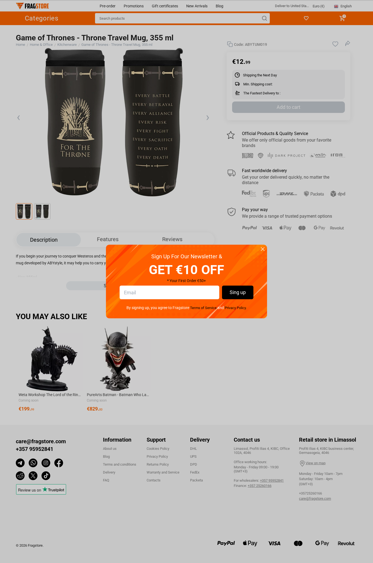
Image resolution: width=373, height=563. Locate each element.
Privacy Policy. (236, 308)
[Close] (263, 249)
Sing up (238, 292)
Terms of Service (203, 308)
